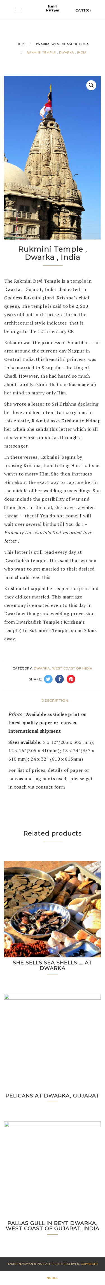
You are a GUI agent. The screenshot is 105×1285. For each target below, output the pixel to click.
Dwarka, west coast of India (62, 44)
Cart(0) (83, 10)
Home (22, 44)
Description (54, 700)
